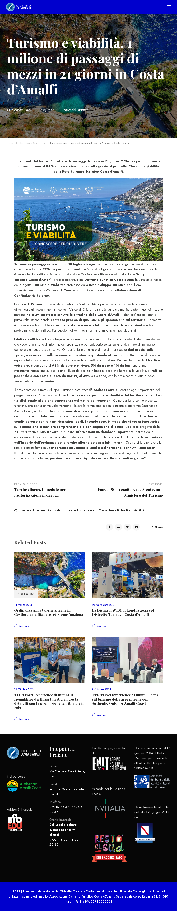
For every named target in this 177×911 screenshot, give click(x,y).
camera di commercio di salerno (43, 510)
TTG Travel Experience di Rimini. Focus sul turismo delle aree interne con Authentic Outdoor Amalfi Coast (125, 699)
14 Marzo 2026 (23, 605)
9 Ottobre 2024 (101, 689)
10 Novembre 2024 (104, 605)
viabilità (138, 510)
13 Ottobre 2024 (24, 689)
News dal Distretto (75, 110)
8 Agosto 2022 (21, 110)
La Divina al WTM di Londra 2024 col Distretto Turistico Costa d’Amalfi (123, 612)
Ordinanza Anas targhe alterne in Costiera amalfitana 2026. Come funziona (48, 612)
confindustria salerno (82, 510)
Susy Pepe (47, 110)
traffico (126, 510)
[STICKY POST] (49, 574)
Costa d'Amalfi (109, 510)
